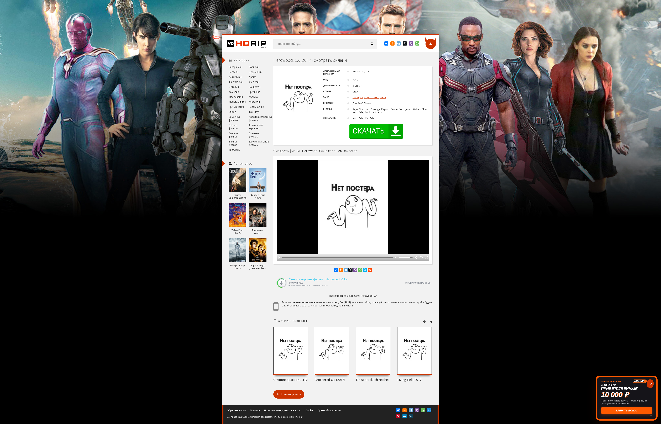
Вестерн (233, 72)
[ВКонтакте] (386, 44)
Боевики (254, 67)
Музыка (253, 96)
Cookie (309, 410)
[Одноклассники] (392, 44)
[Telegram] (399, 44)
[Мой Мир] (429, 411)
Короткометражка (375, 97)
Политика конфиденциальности (282, 410)
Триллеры (234, 149)
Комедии (234, 91)
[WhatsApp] (417, 44)
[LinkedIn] (404, 417)
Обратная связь (236, 410)
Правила (255, 410)
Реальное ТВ (256, 106)
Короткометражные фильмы (257, 118)
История (234, 87)
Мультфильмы (237, 101)
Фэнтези (254, 82)
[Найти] (372, 44)
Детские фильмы (233, 135)
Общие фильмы (233, 126)
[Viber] (411, 44)
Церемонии (255, 72)
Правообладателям (329, 410)
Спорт (232, 111)
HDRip (244, 43)
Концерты (254, 87)
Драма (252, 77)
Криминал (254, 91)
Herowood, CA (369, 295)
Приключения (236, 106)
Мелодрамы (236, 96)
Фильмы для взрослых (256, 126)
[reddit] (370, 270)
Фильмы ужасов (233, 143)
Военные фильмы (254, 135)
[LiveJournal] (411, 417)
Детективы (235, 77)
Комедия (358, 97)
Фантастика (236, 82)
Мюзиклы (254, 101)
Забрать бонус (627, 410)
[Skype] (365, 270)
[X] (405, 44)
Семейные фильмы (234, 118)
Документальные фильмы (257, 143)
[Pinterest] (398, 417)
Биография (235, 67)
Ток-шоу (254, 111)
